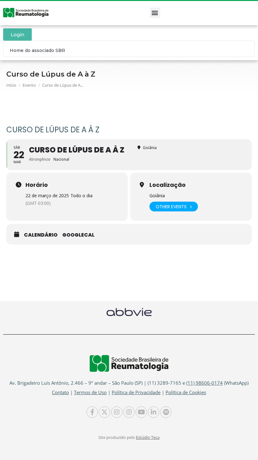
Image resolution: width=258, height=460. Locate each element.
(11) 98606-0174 (204, 383)
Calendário (41, 235)
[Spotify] (165, 412)
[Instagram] (116, 412)
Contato (60, 392)
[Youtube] (141, 412)
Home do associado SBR (37, 50)
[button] (155, 13)
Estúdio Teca (148, 437)
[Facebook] (92, 412)
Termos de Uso (90, 392)
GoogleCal (78, 235)
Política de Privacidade (136, 392)
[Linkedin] (153, 412)
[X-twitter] (104, 412)
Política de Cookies (185, 392)
